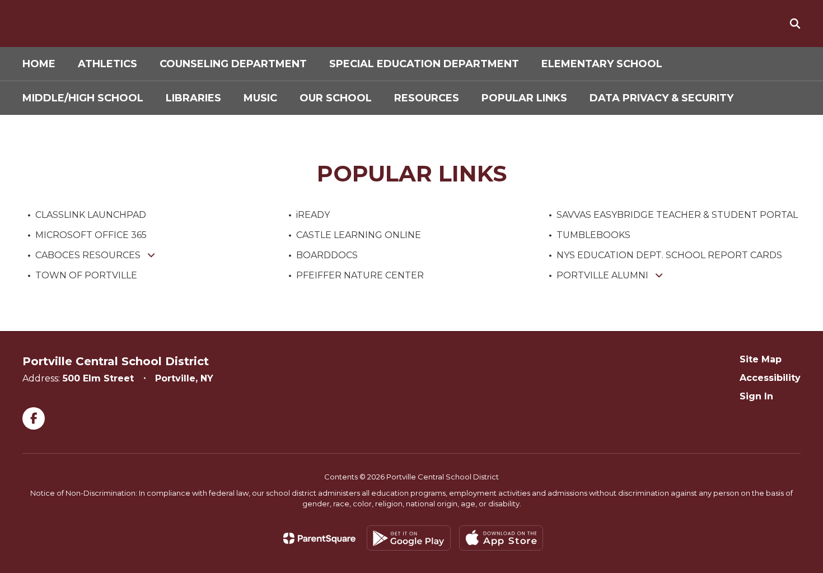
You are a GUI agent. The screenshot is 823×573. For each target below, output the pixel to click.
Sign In (756, 396)
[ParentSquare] (319, 538)
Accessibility (770, 377)
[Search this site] (795, 23)
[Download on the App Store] (501, 538)
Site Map (761, 359)
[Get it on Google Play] (409, 538)
